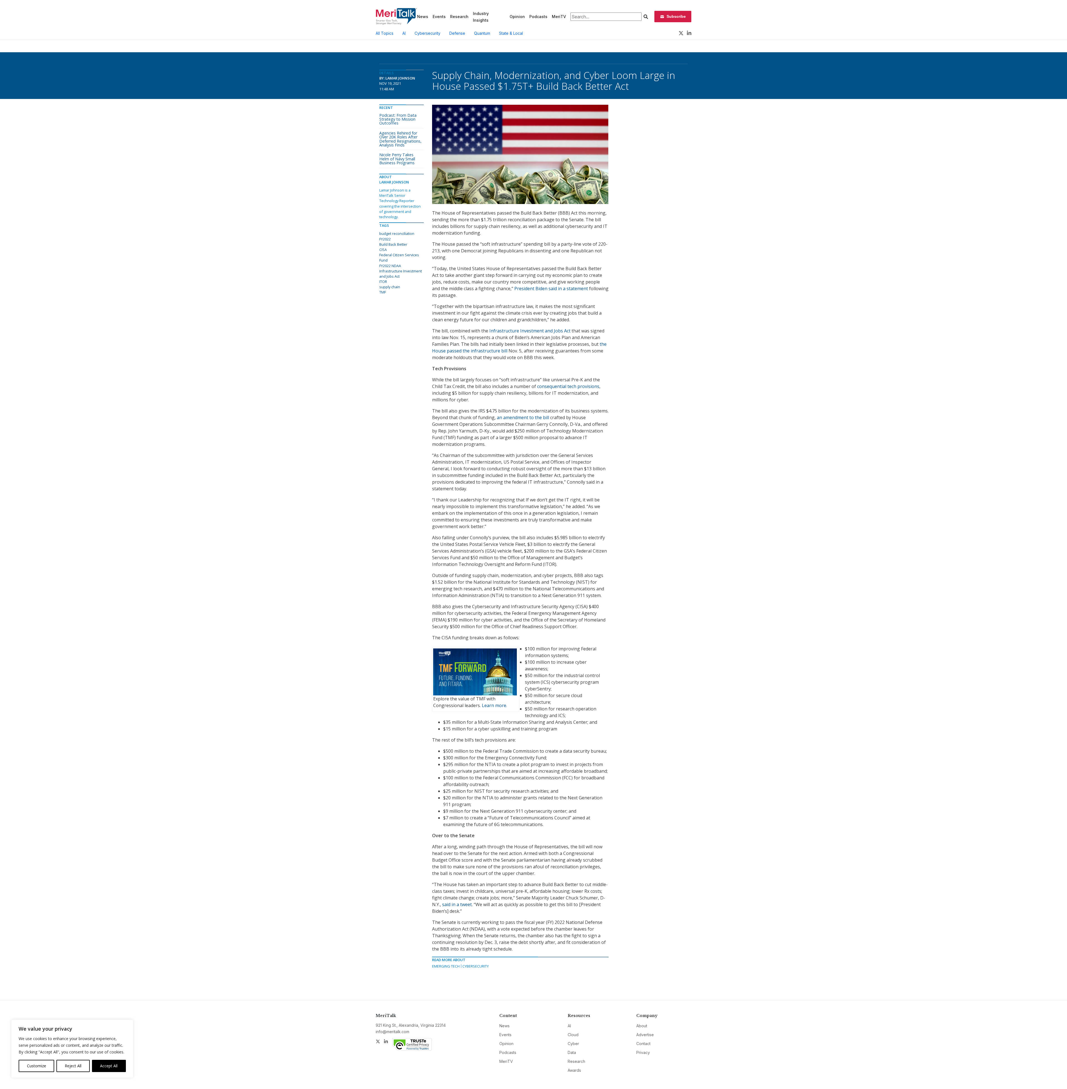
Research (459, 16)
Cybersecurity (427, 33)
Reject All (73, 1065)
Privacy (643, 1052)
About (641, 1025)
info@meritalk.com (392, 1031)
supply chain (389, 286)
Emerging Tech (446, 966)
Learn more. (494, 705)
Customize (36, 1065)
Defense (457, 33)
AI (404, 33)
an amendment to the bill (523, 417)
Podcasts (538, 16)
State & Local (511, 33)
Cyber (573, 1043)
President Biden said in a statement (551, 288)
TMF (382, 292)
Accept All (109, 1065)
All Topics (384, 33)
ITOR (383, 281)
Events (439, 16)
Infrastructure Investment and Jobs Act (529, 331)
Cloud (573, 1034)
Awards (574, 1070)
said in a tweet (457, 904)
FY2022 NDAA (390, 265)
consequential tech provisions (568, 386)
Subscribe (676, 16)
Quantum (482, 33)
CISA (383, 249)
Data (572, 1052)
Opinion (517, 16)
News (422, 16)
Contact (643, 1043)
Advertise (645, 1034)
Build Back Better (393, 244)
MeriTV (559, 16)
